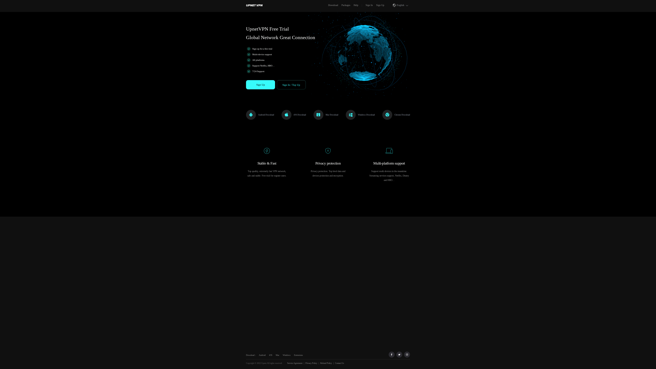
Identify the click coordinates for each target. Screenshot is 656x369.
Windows (287, 355)
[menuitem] (255, 5)
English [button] (400, 5)
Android (262, 355)
